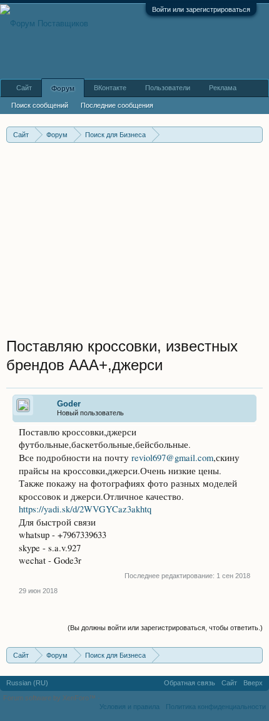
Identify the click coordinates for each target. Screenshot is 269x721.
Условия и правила (129, 706)
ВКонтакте (110, 87)
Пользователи (167, 87)
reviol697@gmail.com (172, 458)
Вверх (253, 683)
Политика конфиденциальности (216, 706)
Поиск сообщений (39, 105)
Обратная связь (189, 683)
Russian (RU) (27, 683)
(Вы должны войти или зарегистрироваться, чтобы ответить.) (165, 627)
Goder (69, 403)
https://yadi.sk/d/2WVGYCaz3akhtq (85, 509)
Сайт (24, 87)
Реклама (222, 87)
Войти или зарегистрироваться (201, 9)
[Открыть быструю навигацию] (255, 134)
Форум (62, 88)
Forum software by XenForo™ (50, 698)
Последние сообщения (117, 105)
